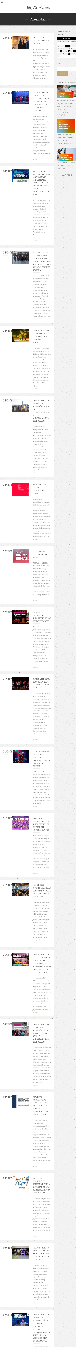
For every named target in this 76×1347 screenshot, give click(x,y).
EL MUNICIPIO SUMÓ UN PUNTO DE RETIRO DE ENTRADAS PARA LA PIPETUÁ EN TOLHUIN (41, 758)
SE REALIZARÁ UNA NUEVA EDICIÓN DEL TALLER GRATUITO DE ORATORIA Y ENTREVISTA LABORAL (66, 108)
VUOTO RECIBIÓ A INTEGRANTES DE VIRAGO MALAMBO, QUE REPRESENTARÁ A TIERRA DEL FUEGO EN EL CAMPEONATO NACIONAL (42, 261)
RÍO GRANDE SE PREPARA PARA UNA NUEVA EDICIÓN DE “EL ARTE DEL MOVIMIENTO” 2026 (41, 824)
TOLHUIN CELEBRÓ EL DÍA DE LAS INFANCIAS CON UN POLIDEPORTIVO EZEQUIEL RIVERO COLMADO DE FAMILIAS (41, 101)
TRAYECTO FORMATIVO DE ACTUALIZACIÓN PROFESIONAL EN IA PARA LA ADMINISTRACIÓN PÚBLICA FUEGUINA (41, 1106)
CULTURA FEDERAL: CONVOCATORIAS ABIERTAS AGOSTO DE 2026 (41, 683)
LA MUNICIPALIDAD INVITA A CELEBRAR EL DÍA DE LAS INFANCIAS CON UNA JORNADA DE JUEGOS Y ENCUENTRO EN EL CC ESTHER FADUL (42, 963)
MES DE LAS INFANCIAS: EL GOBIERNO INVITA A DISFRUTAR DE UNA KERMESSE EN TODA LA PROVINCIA (41, 1185)
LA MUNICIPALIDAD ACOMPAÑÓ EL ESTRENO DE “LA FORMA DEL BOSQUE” (41, 337)
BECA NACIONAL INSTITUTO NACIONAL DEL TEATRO (40, 489)
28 (69, 54)
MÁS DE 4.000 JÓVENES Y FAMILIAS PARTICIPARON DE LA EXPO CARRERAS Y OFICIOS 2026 (42, 891)
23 (74, 51)
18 (61, 51)
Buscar (62, 74)
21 (69, 51)
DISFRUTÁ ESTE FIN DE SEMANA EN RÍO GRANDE (41, 554)
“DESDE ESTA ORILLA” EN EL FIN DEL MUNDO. (41, 41)
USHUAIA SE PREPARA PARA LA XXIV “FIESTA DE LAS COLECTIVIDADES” (42, 616)
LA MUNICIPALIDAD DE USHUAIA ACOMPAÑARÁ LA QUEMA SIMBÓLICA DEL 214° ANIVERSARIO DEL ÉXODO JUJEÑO (41, 1033)
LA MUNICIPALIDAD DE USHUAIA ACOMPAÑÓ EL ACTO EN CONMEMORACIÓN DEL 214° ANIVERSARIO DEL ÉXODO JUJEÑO (41, 410)
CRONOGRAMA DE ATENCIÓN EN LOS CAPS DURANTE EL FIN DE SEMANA (65, 139)
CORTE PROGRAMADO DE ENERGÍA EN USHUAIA (66, 166)
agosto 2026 (66, 39)
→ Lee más (35, 81)
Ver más (66, 174)
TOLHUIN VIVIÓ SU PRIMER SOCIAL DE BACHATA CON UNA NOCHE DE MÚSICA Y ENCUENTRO (41, 1254)
